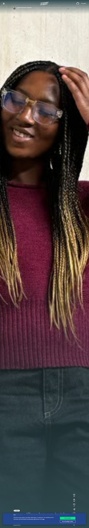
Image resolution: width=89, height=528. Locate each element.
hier (44, 519)
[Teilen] (74, 509)
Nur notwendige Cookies (67, 521)
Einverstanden (68, 518)
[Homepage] (44, 3)
